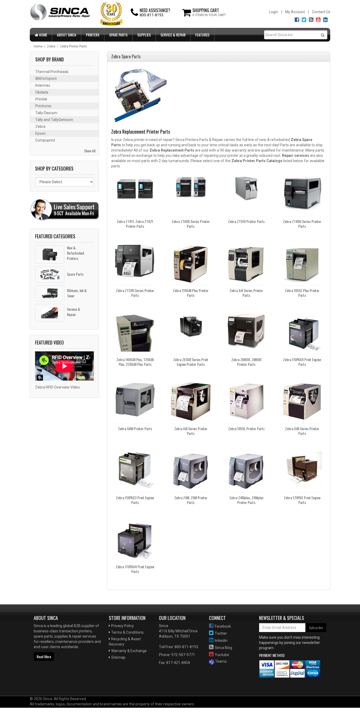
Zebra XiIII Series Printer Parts (302, 431)
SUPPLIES (144, 34)
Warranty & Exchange (129, 651)
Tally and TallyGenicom (54, 120)
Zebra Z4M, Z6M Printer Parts (190, 500)
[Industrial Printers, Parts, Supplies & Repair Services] (47, 679)
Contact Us (321, 12)
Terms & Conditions (127, 632)
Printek (41, 99)
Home (42, 34)
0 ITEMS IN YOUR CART (209, 15)
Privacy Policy (122, 626)
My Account (295, 12)
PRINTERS (92, 34)
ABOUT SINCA (66, 34)
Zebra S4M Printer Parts (135, 428)
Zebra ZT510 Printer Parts (246, 221)
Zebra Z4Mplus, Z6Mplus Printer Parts (246, 500)
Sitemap (118, 657)
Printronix (43, 106)
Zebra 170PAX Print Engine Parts (302, 500)
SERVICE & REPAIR (173, 34)
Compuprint (45, 140)
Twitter (221, 633)
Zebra (40, 126)
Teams (220, 661)
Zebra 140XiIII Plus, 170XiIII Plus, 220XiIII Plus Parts (135, 362)
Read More (44, 656)
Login (273, 12)
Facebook (223, 626)
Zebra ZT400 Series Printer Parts (302, 224)
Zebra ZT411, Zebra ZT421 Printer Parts (135, 224)
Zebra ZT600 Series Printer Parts (191, 224)
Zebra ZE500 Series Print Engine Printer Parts (190, 362)
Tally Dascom (46, 113)
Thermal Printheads (52, 72)
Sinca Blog (223, 648)
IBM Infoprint (46, 78)
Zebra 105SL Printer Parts (246, 428)
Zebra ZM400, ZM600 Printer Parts (246, 362)
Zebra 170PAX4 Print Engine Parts (135, 569)
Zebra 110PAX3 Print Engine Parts (135, 500)
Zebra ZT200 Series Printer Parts (135, 293)
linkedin (221, 640)
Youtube (222, 655)
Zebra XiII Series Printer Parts (190, 431)
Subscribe (316, 627)
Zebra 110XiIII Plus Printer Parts (190, 293)
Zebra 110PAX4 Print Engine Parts (302, 362)
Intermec (42, 85)
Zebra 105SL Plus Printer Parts (302, 293)
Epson (40, 133)
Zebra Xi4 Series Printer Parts (246, 293)
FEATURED (202, 34)
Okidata (41, 92)
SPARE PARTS (118, 34)
